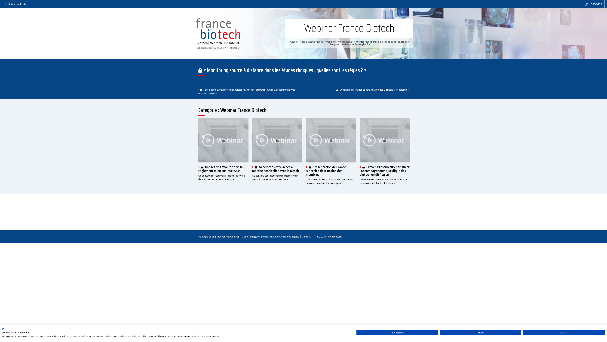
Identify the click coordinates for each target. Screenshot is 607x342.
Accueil (294, 41)
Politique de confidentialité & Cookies (218, 236)
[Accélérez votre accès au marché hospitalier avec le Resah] (277, 140)
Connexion (595, 4)
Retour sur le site (17, 3)
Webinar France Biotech (349, 28)
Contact (306, 236)
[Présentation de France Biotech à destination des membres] (331, 140)
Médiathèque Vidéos (311, 41)
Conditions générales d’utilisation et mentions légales (270, 236)
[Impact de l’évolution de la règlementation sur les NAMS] (223, 140)
